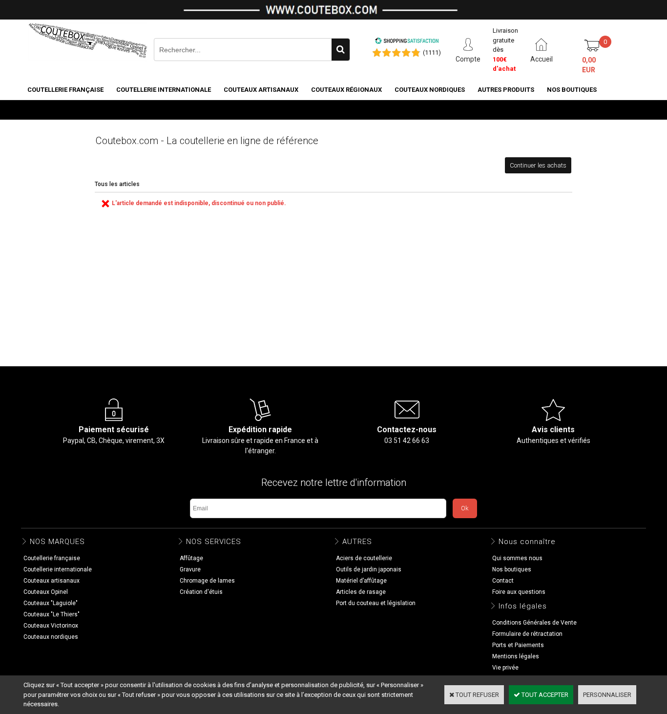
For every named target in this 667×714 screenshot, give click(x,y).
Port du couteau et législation (376, 603)
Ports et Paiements (518, 645)
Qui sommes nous (517, 558)
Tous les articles (117, 184)
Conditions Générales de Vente (534, 622)
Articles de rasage (361, 591)
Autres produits (506, 89)
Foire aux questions (518, 591)
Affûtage (191, 558)
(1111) (432, 52)
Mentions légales (515, 656)
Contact (503, 580)
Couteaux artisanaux (261, 89)
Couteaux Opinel (45, 591)
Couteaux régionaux (346, 89)
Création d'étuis (201, 591)
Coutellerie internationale (163, 89)
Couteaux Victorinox (50, 625)
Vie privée (505, 667)
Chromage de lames (207, 580)
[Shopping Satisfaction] (406, 42)
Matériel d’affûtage (361, 580)
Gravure (190, 569)
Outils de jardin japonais (368, 569)
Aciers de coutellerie (364, 558)
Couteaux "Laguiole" (50, 603)
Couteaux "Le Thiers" (51, 614)
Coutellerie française (65, 89)
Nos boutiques (572, 89)
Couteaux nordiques (430, 89)
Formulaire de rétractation (527, 633)
